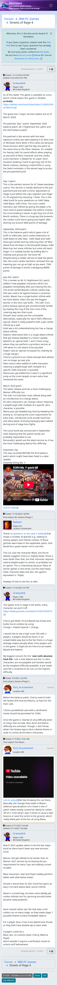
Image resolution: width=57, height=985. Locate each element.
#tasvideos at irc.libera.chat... (27, 58)
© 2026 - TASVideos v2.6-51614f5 (17, 975)
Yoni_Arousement (23, 687)
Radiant (17, 522)
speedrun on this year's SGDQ (28, 533)
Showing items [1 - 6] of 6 (32, 69)
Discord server (25, 55)
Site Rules (44, 51)
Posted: (16, 76)
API (44, 975)
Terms (37, 975)
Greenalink (19, 83)
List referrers (8, 980)
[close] (51, 33)
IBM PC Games (29, 19)
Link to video (9, 507)
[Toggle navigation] (51, 5)
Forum (9, 19)
